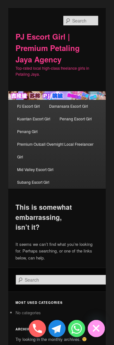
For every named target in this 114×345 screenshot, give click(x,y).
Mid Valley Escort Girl (35, 169)
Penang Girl (27, 131)
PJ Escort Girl (28, 106)
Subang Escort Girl (33, 182)
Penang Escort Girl (76, 118)
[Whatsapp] (76, 328)
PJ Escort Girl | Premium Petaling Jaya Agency (48, 48)
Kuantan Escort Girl (33, 118)
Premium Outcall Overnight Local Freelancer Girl (55, 150)
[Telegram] (57, 328)
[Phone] (37, 328)
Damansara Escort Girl (68, 106)
